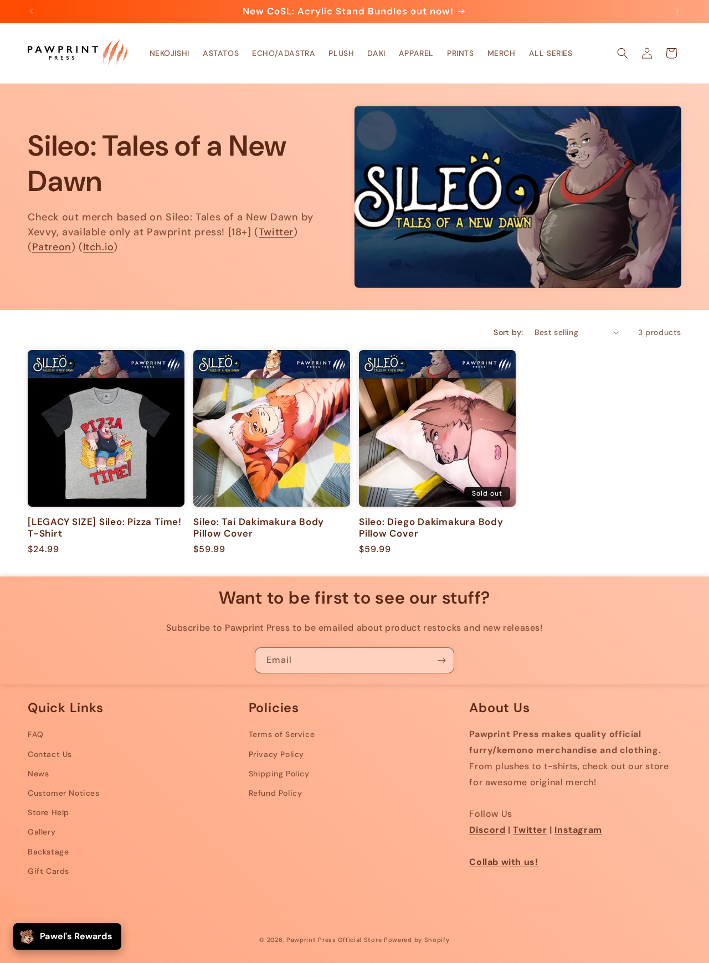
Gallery (41, 832)
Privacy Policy (276, 754)
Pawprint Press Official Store (334, 940)
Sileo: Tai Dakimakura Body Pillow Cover (258, 527)
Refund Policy (275, 793)
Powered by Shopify (417, 940)
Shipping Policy (279, 774)
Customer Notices (64, 793)
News (38, 774)
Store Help (48, 812)
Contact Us (50, 754)
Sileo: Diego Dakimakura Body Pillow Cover (431, 527)
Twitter (276, 232)
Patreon (51, 247)
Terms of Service (282, 734)
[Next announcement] (677, 11)
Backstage (48, 852)
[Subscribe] (441, 660)
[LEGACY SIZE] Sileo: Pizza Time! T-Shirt (105, 527)
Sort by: (508, 332)
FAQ (36, 734)
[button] (622, 53)
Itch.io (98, 247)
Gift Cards (48, 871)
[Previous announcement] (31, 11)
